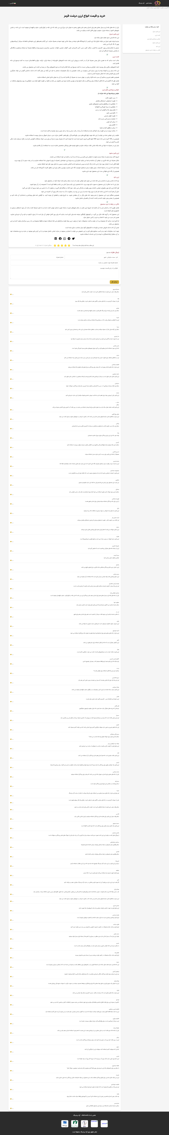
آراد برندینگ (141, 3)
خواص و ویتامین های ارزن (153, 39)
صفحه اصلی (149, 3)
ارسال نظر (114, 282)
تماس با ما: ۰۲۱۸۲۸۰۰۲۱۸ (89, 1115)
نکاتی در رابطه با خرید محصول (152, 50)
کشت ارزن (157, 35)
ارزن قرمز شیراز (156, 32)
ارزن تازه (158, 47)
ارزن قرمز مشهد (156, 43)
